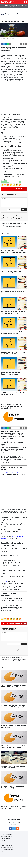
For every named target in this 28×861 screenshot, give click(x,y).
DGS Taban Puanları (6, 854)
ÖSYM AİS (5, 581)
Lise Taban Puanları (6, 851)
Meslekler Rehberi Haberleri (8, 843)
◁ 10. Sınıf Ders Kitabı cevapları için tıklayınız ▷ (14, 189)
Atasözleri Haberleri (6, 838)
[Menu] (25, 2)
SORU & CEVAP (11, 13)
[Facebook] (2, 44)
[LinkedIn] (6, 44)
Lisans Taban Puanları (7, 845)
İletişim (14, 822)
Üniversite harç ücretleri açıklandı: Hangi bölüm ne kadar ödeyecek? (16, 6)
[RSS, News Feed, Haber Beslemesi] (17, 828)
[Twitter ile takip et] (14, 828)
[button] (21, 44)
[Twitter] (4, 44)
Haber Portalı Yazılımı (7, 859)
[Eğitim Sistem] (8, 1)
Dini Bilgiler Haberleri (7, 836)
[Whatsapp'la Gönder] (8, 44)
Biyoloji (18, 13)
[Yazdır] (10, 44)
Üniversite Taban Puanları (8, 849)
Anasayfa (5, 13)
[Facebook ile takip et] (10, 828)
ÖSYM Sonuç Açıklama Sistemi (13, 472)
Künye (10, 822)
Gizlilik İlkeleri (20, 822)
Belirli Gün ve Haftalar (7, 840)
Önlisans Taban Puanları (7, 847)
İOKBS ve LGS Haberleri (7, 834)
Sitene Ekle (13, 824)
